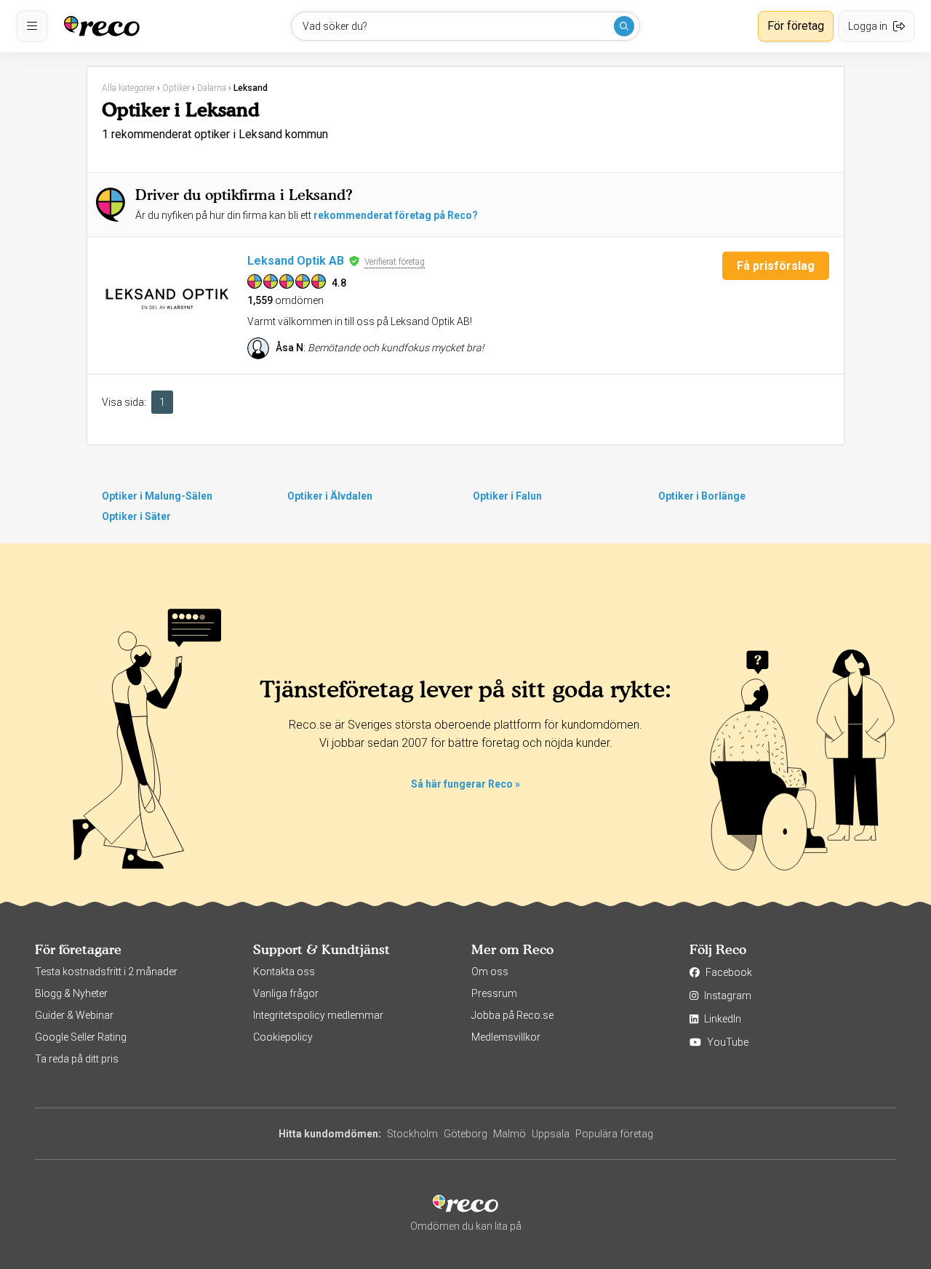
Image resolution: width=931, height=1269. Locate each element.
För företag (795, 26)
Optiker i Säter (136, 516)
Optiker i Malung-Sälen (157, 496)
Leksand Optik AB (295, 261)
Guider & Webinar (74, 1015)
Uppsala (551, 1134)
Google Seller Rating (81, 1037)
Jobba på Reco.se (512, 1015)
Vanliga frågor (286, 993)
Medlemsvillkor (505, 1037)
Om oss (489, 971)
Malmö (509, 1134)
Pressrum (494, 993)
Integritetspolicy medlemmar (318, 1015)
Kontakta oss (284, 971)
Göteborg (465, 1134)
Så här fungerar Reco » (465, 784)
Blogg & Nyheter (71, 993)
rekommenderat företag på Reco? (395, 215)
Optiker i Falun (507, 496)
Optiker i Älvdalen (329, 496)
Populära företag (614, 1134)
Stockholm (412, 1134)
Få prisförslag (776, 266)
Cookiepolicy (283, 1037)
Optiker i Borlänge (702, 496)
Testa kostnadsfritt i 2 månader (106, 971)
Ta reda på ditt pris (77, 1059)
